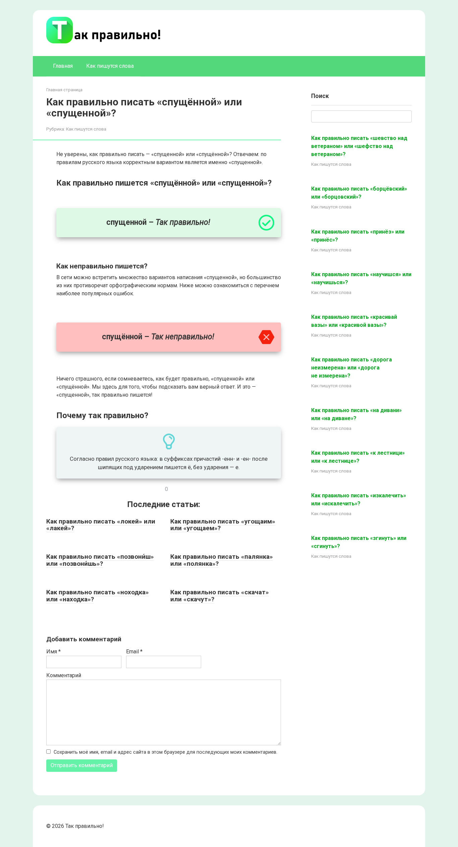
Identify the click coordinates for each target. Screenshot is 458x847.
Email (134, 651)
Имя (53, 651)
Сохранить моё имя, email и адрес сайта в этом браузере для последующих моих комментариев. (165, 752)
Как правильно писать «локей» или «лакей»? (100, 524)
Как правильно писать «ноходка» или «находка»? (97, 595)
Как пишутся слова (110, 66)
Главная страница (64, 89)
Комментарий (63, 675)
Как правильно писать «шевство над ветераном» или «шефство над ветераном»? (359, 146)
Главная (63, 66)
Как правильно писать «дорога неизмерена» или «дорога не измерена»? (351, 367)
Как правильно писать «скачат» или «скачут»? (219, 595)
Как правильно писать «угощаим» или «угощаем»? (222, 524)
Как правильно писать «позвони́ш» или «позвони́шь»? (100, 560)
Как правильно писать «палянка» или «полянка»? (221, 560)
